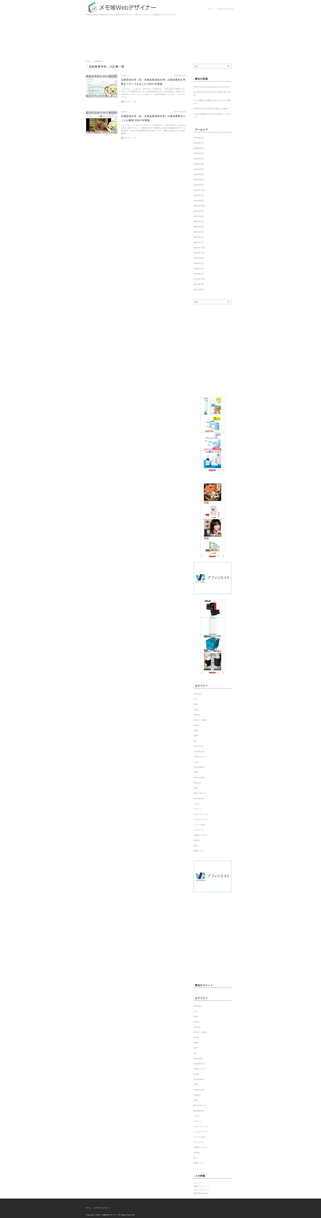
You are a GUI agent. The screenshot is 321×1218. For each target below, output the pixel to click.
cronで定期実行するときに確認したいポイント (212, 115)
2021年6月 (199, 226)
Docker (197, 714)
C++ (196, 699)
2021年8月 (199, 216)
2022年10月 (199, 190)
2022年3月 (199, 200)
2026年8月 (199, 137)
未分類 (197, 840)
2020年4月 (199, 263)
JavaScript (199, 751)
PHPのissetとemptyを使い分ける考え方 (212, 86)
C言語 (196, 709)
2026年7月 (199, 143)
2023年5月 (199, 184)
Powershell (199, 777)
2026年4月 (199, 158)
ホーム (211, 9)
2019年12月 (199, 279)
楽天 (196, 845)
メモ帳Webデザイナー (109, 1215)
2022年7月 (199, 195)
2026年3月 (199, 163)
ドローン (198, 808)
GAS (196, 730)
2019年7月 (199, 284)
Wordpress (199, 798)
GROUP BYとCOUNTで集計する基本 (211, 108)
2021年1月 (199, 242)
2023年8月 (199, 174)
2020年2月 (199, 268)
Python (197, 782)
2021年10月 (199, 205)
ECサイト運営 (200, 719)
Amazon (198, 693)
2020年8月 (199, 258)
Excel (196, 725)
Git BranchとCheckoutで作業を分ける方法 (212, 93)
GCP (196, 735)
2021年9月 (199, 211)
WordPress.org (201, 1193)
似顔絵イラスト (200, 835)
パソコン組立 (200, 824)
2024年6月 (199, 169)
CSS (196, 704)
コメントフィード (201, 1189)
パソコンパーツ (200, 819)
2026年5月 (199, 153)
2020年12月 (199, 247)
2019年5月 (199, 289)
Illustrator (198, 746)
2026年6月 (199, 148)
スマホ (197, 803)
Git (195, 740)
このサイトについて (225, 9)
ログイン (198, 1182)
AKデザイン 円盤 (131, 101)
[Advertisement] (160, 39)
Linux (196, 761)
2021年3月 (199, 237)
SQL (196, 788)
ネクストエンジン (201, 814)
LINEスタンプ (200, 756)
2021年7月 (199, 221)
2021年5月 (199, 232)
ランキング (199, 829)
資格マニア (199, 850)
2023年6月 (199, 179)
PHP (196, 772)
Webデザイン (200, 793)
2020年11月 (199, 252)
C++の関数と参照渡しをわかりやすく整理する (212, 102)
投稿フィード (200, 1186)
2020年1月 (199, 273)
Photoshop (199, 767)
